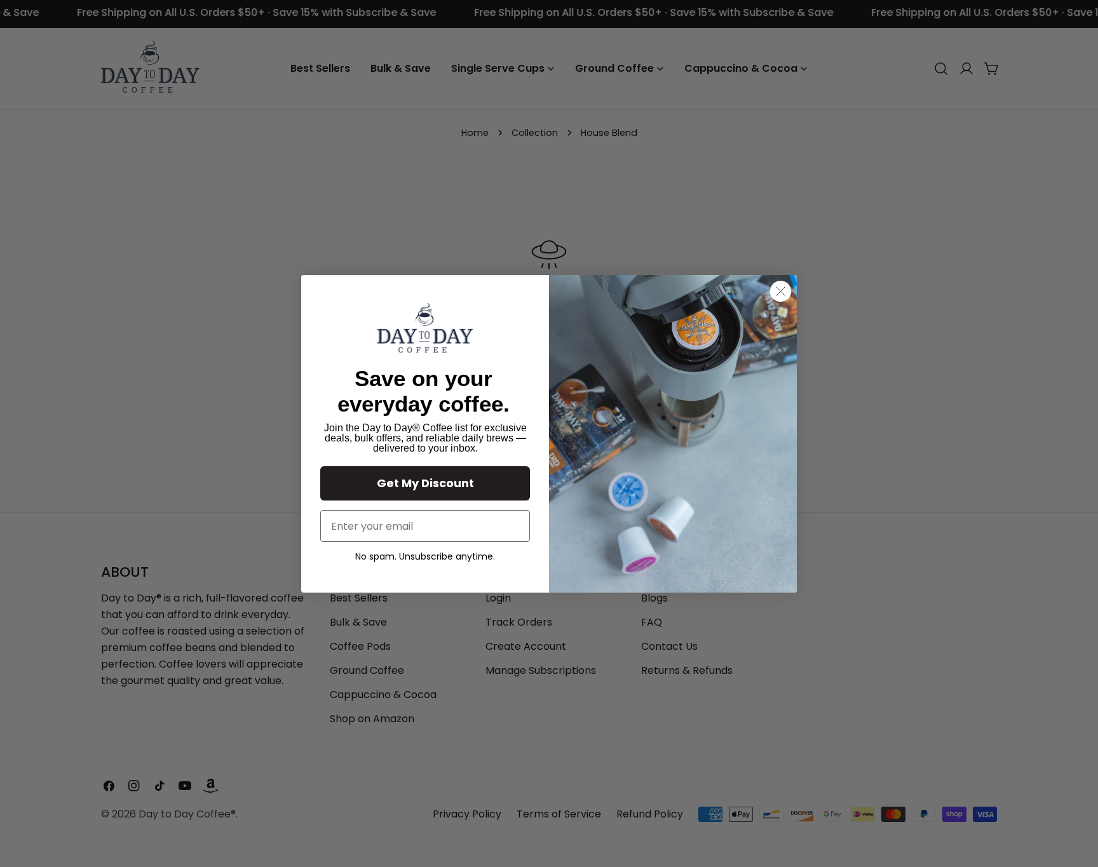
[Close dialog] (780, 291)
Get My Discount (425, 483)
